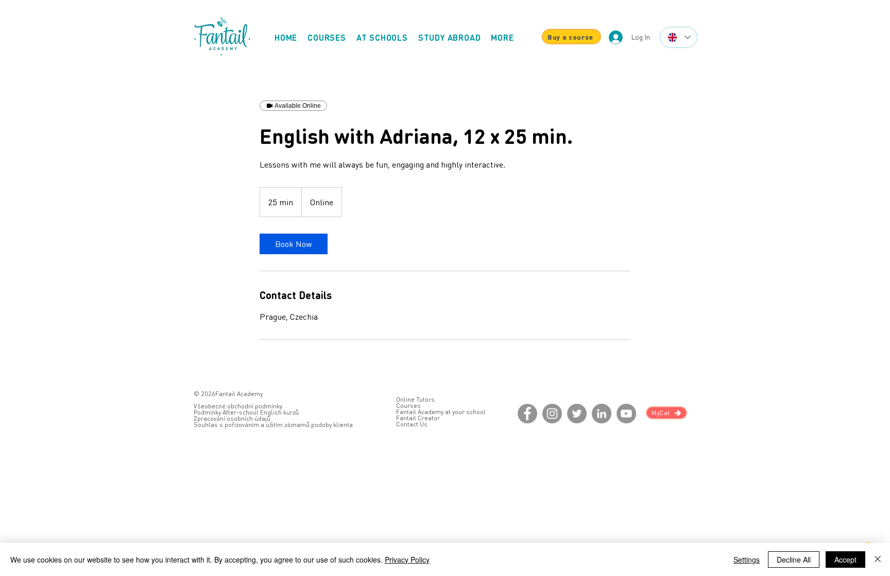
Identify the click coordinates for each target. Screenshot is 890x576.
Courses (408, 405)
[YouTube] (626, 413)
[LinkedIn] (601, 413)
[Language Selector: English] (678, 37)
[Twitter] (577, 413)
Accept (845, 559)
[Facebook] (527, 413)
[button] (502, 37)
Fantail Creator (418, 418)
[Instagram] (552, 413)
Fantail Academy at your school (441, 412)
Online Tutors (415, 399)
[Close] (877, 559)
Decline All (794, 559)
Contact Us (411, 424)
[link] (294, 244)
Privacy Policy (407, 559)
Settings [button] (746, 559)
